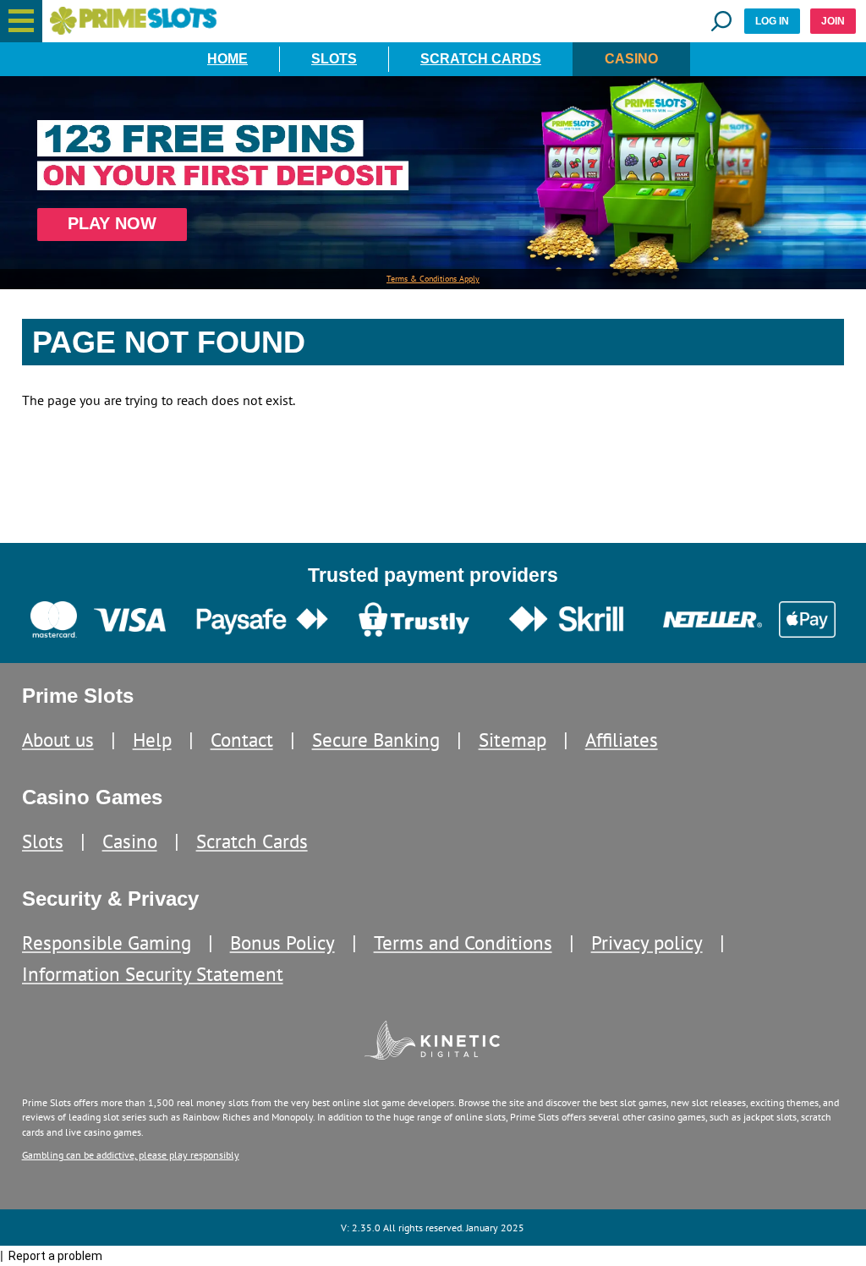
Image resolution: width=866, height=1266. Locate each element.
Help (152, 739)
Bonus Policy (282, 942)
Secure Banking (376, 739)
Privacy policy (647, 942)
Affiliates (621, 739)
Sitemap (512, 739)
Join (833, 21)
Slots (334, 59)
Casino (631, 59)
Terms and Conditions (463, 942)
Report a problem (55, 1256)
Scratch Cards (480, 59)
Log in (772, 21)
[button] (21, 21)
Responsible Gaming (106, 942)
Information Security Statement (152, 974)
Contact (242, 739)
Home (227, 59)
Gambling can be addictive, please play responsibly (130, 1154)
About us (58, 739)
